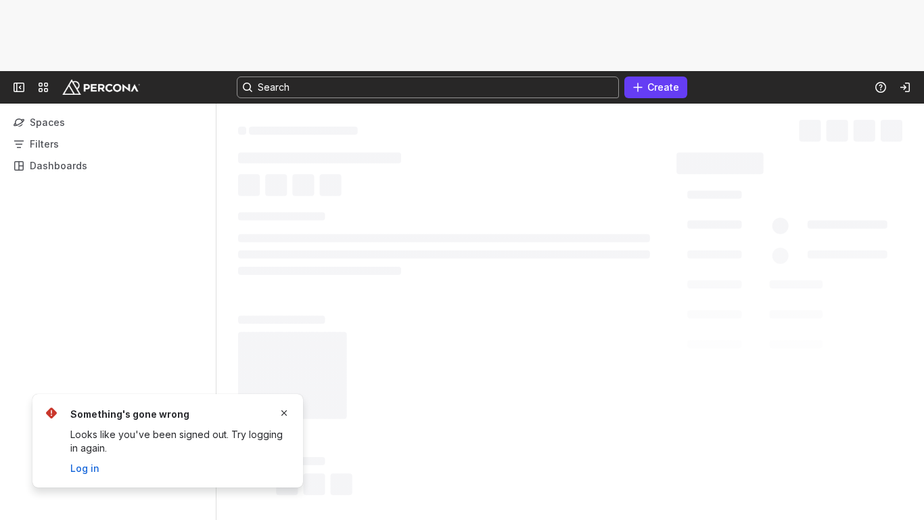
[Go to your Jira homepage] (101, 87)
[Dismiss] (284, 413)
